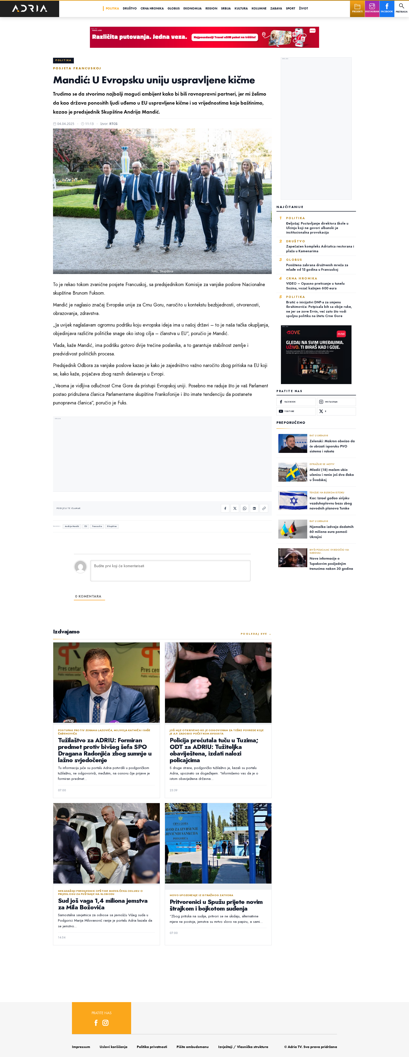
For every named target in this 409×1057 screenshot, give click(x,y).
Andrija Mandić (72, 526)
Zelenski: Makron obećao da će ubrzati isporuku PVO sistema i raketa (332, 446)
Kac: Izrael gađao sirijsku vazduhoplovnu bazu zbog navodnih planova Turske (331, 503)
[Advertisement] (162, 455)
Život (303, 8)
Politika (112, 8)
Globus (174, 8)
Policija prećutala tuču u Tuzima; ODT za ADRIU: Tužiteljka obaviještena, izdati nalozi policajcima (214, 750)
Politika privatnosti (152, 1047)
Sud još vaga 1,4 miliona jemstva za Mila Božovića (102, 904)
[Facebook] (225, 508)
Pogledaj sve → (256, 634)
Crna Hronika (152, 8)
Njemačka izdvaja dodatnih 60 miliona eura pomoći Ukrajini (332, 532)
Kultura (241, 8)
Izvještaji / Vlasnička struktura (243, 1047)
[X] (235, 508)
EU (85, 526)
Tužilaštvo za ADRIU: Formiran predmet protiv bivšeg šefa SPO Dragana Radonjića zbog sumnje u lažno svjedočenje (104, 750)
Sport (290, 8)
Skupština (112, 526)
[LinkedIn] (254, 508)
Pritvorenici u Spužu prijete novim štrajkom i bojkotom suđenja (216, 905)
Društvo (130, 8)
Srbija (226, 8)
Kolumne (259, 8)
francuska (97, 526)
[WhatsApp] (244, 508)
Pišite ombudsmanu (193, 1047)
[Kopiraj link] (264, 508)
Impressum (81, 1047)
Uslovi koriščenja (113, 1047)
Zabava (276, 8)
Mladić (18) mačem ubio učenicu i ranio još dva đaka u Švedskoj (332, 475)
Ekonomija (192, 8)
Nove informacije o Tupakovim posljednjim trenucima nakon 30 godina (331, 563)
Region (211, 8)
